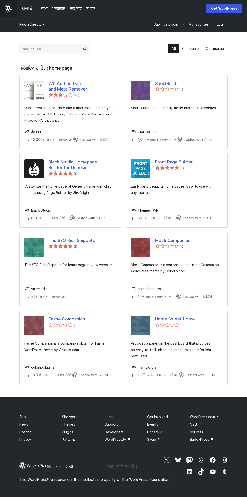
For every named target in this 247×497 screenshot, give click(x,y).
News (23, 424)
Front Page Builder (174, 161)
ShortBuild (165, 83)
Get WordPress (224, 8)
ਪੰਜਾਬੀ (69, 467)
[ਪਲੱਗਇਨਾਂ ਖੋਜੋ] (84, 48)
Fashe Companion (66, 318)
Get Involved (157, 417)
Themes (68, 424)
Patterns (68, 439)
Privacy (25, 439)
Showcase (70, 417)
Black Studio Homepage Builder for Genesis (72, 164)
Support (111, 424)
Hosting (25, 432)
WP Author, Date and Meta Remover (67, 86)
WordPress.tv (117, 439)
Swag (153, 439)
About (24, 417)
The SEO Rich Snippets (71, 240)
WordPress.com (204, 417)
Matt (195, 424)
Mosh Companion (173, 240)
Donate (155, 432)
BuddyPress (201, 439)
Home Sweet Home (175, 318)
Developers (114, 432)
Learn (109, 417)
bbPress (198, 432)
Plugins (67, 432)
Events (152, 424)
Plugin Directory (32, 24)
